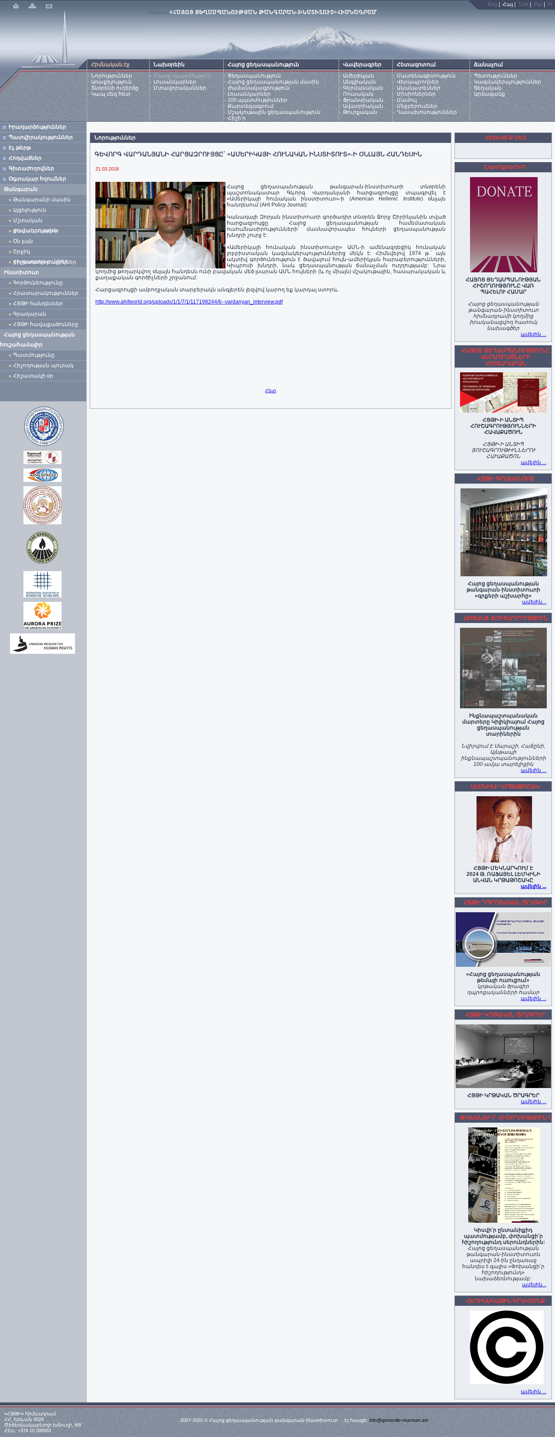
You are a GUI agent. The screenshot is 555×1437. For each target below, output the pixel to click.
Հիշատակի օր (33, 376)
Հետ (270, 390)
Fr (550, 4)
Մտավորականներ (179, 88)
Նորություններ (111, 76)
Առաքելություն (111, 82)
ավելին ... (533, 334)
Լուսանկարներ (174, 82)
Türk (523, 4)
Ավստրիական (363, 106)
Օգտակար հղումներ (37, 179)
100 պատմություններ (257, 100)
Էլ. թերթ (20, 148)
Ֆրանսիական (363, 100)
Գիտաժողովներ (31, 168)
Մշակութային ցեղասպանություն (274, 112)
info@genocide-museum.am (398, 1420)
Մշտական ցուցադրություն (35, 221)
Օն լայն (24, 241)
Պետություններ (495, 76)
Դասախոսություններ (427, 112)
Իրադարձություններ (37, 127)
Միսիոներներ (416, 94)
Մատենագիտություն (426, 76)
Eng (492, 4)
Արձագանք (489, 94)
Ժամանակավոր (36, 231)
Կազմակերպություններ (507, 82)
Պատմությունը (34, 355)
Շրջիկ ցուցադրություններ (42, 253)
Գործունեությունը (38, 283)
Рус (538, 4)
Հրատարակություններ (45, 293)
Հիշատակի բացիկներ (46, 262)
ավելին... (534, 602)
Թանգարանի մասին (42, 200)
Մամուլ (407, 100)
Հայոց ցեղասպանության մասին (273, 82)
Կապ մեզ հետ (111, 94)
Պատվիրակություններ (41, 137)
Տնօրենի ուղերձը (115, 88)
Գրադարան (29, 314)
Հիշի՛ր (237, 118)
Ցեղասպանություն (254, 76)
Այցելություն (29, 210)
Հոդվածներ (25, 158)
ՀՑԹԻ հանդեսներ (39, 303)
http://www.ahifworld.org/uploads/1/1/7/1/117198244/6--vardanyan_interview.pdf (189, 302)
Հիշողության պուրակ (43, 365)
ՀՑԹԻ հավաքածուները (45, 324)
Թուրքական (360, 112)
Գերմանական (363, 88)
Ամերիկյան (358, 76)
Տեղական (488, 88)
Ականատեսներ (419, 88)
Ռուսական (358, 94)
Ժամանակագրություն (259, 88)
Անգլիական (359, 82)
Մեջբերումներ (417, 106)
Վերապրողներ (418, 82)
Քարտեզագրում (251, 106)
